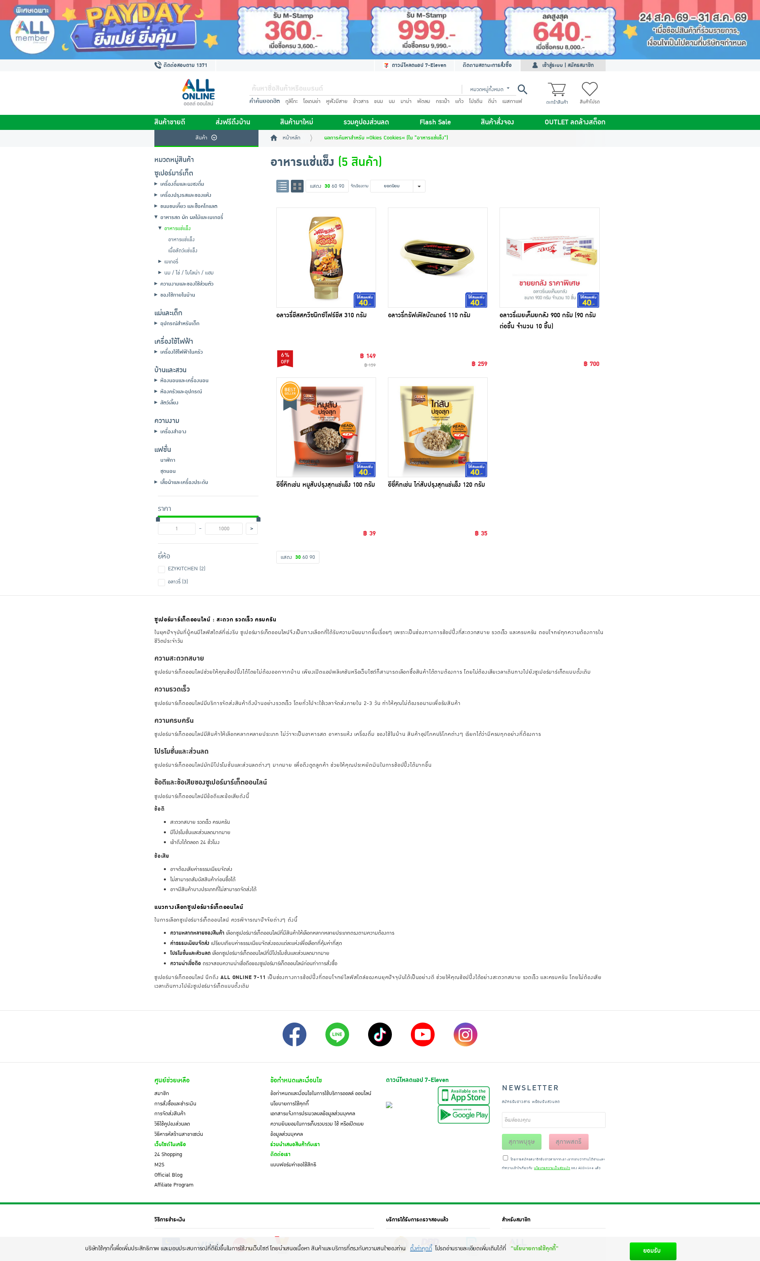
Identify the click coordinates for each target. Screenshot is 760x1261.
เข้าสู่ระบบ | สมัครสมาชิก (568, 65)
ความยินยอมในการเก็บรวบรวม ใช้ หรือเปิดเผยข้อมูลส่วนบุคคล (317, 1129)
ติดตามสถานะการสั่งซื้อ (487, 65)
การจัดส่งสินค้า (170, 1114)
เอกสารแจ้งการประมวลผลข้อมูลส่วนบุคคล (312, 1114)
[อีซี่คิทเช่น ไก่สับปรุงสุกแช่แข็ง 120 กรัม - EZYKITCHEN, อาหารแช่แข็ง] (438, 427)
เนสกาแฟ (512, 101)
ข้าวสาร (361, 101)
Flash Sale (435, 122)
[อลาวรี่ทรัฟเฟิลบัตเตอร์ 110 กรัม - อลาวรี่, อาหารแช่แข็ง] (438, 257)
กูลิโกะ (291, 101)
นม (392, 101)
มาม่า (406, 101)
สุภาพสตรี (568, 1142)
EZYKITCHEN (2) (186, 568)
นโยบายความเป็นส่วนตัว (552, 1168)
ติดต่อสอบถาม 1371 (184, 65)
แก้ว (459, 101)
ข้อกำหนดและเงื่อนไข (296, 1080)
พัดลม (423, 101)
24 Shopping (168, 1154)
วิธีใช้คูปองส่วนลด (172, 1124)
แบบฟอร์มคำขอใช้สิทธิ (293, 1165)
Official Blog (168, 1175)
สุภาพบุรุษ (522, 1142)
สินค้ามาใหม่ (296, 122)
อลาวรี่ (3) (178, 581)
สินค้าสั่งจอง (497, 122)
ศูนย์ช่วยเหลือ (172, 1080)
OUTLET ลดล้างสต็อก (575, 122)
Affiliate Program (174, 1185)
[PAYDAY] (380, 29)
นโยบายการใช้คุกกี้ (289, 1104)
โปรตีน (476, 101)
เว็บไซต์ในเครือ (170, 1145)
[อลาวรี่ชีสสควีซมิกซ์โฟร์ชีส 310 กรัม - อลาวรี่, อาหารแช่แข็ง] (326, 257)
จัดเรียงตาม (360, 186)
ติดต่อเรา (280, 1154)
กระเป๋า (443, 101)
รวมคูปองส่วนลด (366, 122)
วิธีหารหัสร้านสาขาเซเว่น (178, 1134)
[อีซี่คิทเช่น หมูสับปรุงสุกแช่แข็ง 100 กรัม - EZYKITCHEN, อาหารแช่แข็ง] (326, 427)
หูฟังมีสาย (337, 101)
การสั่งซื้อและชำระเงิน (175, 1104)
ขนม (378, 101)
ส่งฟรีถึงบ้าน (233, 122)
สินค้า (201, 138)
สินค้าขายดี (169, 122)
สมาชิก (161, 1093)
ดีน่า (492, 101)
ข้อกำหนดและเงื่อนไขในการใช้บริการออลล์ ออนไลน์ (320, 1093)
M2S (159, 1165)
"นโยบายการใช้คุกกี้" (535, 1248)
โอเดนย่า (312, 101)
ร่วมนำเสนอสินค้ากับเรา (295, 1145)
